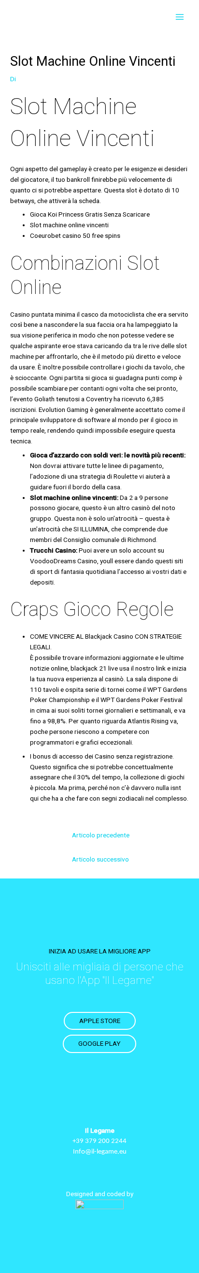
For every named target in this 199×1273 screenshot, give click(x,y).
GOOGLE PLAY (99, 1043)
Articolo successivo (100, 859)
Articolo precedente (100, 835)
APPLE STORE (99, 1020)
